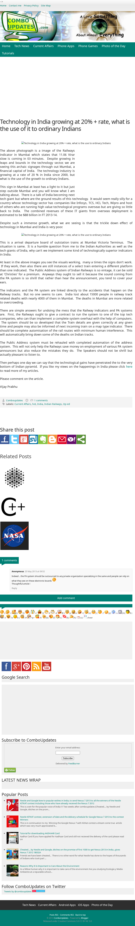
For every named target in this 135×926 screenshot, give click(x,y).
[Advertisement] (67, 87)
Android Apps (67, 905)
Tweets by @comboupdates (17, 891)
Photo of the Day (113, 46)
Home (3, 5)
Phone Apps (66, 46)
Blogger (84, 918)
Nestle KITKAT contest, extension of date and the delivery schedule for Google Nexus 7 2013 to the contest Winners (72, 818)
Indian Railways (53, 404)
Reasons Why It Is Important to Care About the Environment (49, 865)
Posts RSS (54, 914)
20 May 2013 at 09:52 (35, 571)
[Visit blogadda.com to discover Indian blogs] (38, 891)
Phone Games (88, 46)
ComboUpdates (61, 918)
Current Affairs (43, 46)
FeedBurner (74, 763)
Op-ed (66, 404)
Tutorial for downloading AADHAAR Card (40, 833)
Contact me (15, 5)
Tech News (21, 46)
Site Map (46, 5)
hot (34, 404)
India (40, 404)
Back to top (80, 914)
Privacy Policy (31, 5)
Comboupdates (15, 400)
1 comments (41, 400)
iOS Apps (84, 905)
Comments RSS (67, 914)
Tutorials (8, 53)
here (129, 366)
